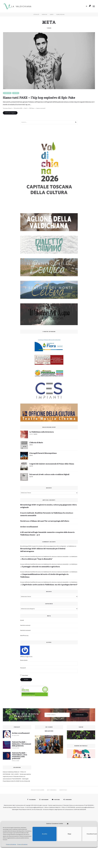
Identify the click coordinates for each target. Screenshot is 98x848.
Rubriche (44, 14)
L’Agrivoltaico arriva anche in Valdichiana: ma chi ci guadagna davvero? (49, 585)
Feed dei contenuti (25, 625)
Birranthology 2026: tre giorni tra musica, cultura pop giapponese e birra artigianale (48, 506)
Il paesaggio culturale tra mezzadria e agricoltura (41, 567)
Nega (69, 834)
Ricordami (25, 675)
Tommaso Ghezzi (7, 108)
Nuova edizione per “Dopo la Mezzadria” (37, 559)
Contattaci (63, 790)
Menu (93, 6)
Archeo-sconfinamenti (29, 527)
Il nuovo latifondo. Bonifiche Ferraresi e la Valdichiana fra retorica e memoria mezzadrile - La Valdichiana (48, 557)
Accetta (44, 834)
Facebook (32, 800)
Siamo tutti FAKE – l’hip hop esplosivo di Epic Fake (39, 97)
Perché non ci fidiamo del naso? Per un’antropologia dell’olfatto (44, 521)
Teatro (15, 93)
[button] (68, 824)
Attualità (36, 14)
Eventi (51, 14)
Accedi (22, 620)
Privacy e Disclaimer (11, 844)
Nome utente (23, 660)
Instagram (44, 800)
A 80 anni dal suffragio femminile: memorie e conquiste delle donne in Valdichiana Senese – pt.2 (47, 533)
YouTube (57, 800)
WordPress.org (24, 636)
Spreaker (68, 800)
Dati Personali (51, 790)
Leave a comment (40, 108)
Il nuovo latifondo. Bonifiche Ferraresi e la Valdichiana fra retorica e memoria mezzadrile (46, 514)
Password (23, 668)
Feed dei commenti (25, 630)
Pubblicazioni (60, 14)
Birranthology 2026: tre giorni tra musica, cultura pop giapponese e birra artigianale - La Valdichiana (47, 546)
